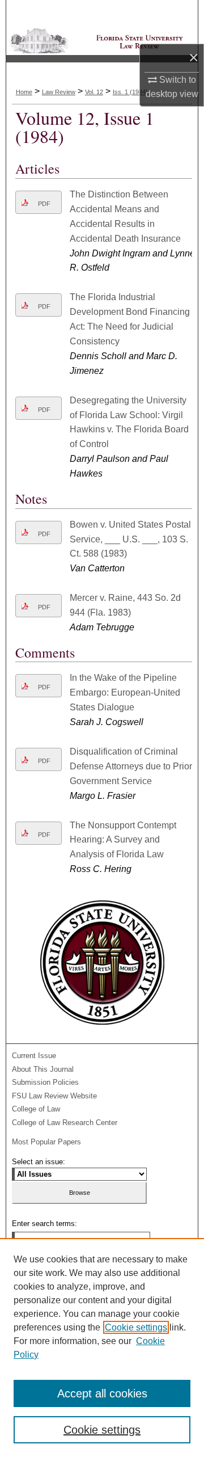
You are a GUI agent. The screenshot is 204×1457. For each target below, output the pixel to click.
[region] (102, 1347)
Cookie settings (136, 1327)
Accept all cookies (102, 1393)
